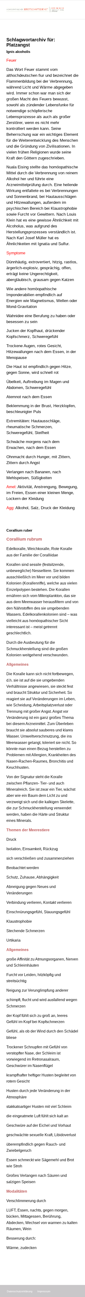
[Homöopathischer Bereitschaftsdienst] (35, 9)
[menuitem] (19, 1291)
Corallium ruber (19, 530)
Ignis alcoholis (18, 52)
